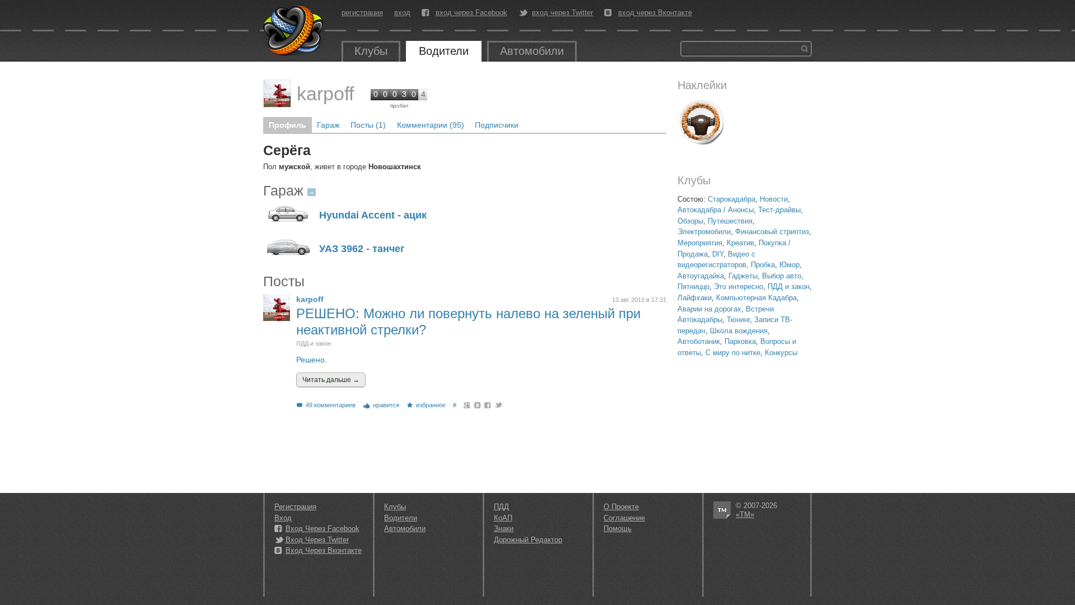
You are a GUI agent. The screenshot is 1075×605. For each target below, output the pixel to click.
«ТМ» (745, 514)
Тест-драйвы (779, 210)
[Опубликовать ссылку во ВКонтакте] (478, 405)
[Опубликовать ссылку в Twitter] (498, 405)
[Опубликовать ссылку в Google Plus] (467, 405)
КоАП (503, 518)
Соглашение (624, 518)
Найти (804, 48)
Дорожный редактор (528, 540)
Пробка (763, 264)
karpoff (325, 93)
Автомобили (532, 51)
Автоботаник (698, 341)
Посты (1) (368, 124)
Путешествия (730, 221)
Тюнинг (738, 319)
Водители (444, 51)
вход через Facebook (471, 13)
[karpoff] (277, 94)
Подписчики (496, 124)
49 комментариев (331, 405)
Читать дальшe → (330, 380)
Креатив (740, 243)
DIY (717, 254)
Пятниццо (693, 286)
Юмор (789, 264)
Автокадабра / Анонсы (715, 210)
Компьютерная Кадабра (756, 298)
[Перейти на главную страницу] (294, 31)
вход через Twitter (562, 13)
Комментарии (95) (430, 124)
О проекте (621, 506)
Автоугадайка (700, 276)
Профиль (287, 124)
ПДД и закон (789, 286)
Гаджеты (743, 276)
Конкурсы (781, 352)
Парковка (740, 341)
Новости (774, 199)
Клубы (370, 51)
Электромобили (704, 231)
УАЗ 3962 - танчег (362, 249)
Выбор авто (781, 276)
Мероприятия (699, 243)
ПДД (501, 506)
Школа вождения (739, 331)
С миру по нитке (732, 352)
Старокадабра (731, 199)
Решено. (311, 359)
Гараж (328, 124)
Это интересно (738, 286)
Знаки (503, 528)
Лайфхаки (694, 298)
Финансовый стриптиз (772, 231)
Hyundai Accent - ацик (373, 215)
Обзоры (690, 221)
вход (402, 12)
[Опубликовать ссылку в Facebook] (488, 405)
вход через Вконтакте (655, 13)
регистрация (362, 12)
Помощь (618, 528)
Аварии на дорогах (709, 309)
